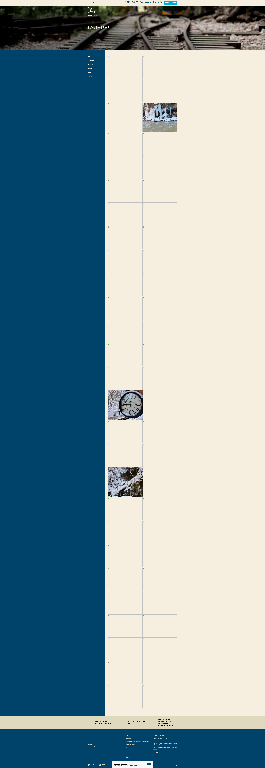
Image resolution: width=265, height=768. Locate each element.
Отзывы (128, 757)
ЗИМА (90, 77)
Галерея (128, 748)
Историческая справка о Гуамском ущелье (138, 741)
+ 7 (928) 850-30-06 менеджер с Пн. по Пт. (142, 2)
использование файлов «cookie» (120, 764)
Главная (91, 61)
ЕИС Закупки (156, 752)
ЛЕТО (90, 69)
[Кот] (125, 709)
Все (89, 56)
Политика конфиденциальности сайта (97, 746)
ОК (149, 764)
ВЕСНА (90, 65)
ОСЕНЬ (90, 73)
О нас (127, 735)
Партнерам (129, 751)
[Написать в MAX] (176, 764)
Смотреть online (130, 744)
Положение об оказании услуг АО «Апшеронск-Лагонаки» (162, 739)
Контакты (128, 754)
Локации (128, 738)
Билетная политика (158, 735)
